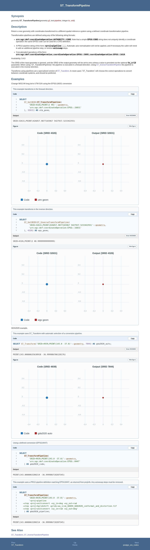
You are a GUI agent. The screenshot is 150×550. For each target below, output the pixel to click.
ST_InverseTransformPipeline (108, 65)
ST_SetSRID (30, 102)
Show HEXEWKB (131, 115)
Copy (132, 94)
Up (75, 543)
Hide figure (132, 126)
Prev (13, 543)
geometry (63, 105)
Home (74, 545)
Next (137, 543)
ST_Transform (63, 71)
